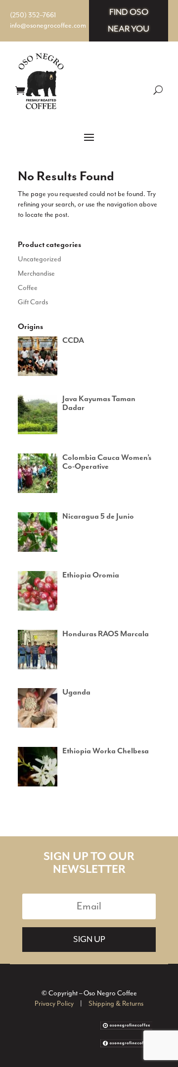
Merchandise (36, 274)
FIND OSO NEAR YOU (128, 20)
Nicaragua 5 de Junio (98, 516)
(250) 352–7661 (33, 15)
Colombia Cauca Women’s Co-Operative (106, 462)
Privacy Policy (54, 1004)
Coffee (28, 288)
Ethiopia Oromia (90, 575)
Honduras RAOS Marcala (105, 634)
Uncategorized (39, 259)
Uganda (76, 692)
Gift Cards (33, 302)
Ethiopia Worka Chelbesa (105, 751)
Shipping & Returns (116, 1004)
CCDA (73, 340)
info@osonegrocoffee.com (48, 26)
